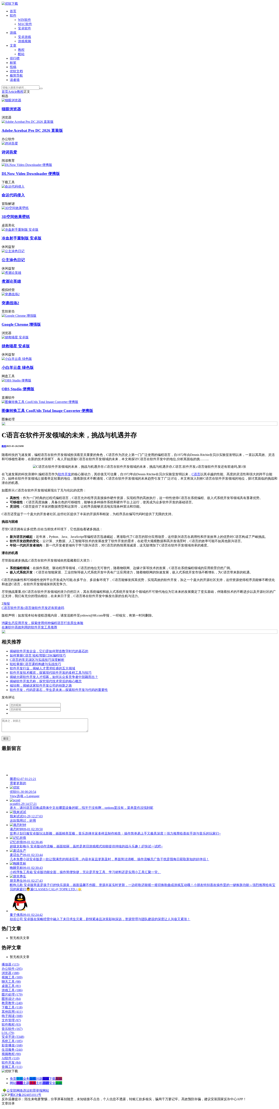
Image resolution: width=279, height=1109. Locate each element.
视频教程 (11, 1054)
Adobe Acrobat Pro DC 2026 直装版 (32, 130)
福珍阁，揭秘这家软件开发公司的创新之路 (41, 685)
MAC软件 (25, 24)
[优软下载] (10, 3)
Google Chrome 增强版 (21, 324)
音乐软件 (12, 1029)
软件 (13, 15)
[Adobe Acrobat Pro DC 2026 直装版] (28, 121)
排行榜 (15, 58)
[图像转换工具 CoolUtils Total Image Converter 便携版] (40, 402)
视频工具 (12, 977)
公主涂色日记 (13, 260)
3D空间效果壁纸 (16, 217)
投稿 (13, 67)
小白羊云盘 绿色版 (18, 367)
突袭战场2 (10, 303)
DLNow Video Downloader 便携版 (31, 173)
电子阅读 (12, 1016)
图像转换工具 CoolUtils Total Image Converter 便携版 (47, 410)
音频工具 (12, 1067)
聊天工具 (11, 981)
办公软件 (12, 968)
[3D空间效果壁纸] (15, 208)
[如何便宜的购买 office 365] (139, 424)
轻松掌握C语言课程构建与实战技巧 (35, 664)
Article (12, 91)
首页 (13, 11)
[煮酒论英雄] (11, 272)
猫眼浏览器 (11, 109)
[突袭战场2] (11, 294)
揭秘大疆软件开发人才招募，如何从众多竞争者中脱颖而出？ (54, 677)
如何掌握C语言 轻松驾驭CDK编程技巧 (38, 655)
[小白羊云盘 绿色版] (17, 358)
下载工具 (12, 1007)
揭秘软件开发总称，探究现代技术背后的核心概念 (46, 681)
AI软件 (10, 1058)
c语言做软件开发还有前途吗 (43, 608)
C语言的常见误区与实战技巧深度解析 (37, 659)
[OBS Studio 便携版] (16, 380)
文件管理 (11, 1020)
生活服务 (12, 1049)
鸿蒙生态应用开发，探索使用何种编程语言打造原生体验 (42, 623)
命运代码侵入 (13, 195)
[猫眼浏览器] (11, 100)
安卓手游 (13, 1036)
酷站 (21, 54)
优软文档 (16, 71)
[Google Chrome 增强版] (19, 315)
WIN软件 (24, 19)
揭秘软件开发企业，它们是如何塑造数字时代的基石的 (49, 651)
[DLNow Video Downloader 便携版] (27, 165)
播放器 (10, 964)
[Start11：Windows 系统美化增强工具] (139, 632)
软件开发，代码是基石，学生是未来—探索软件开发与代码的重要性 (59, 690)
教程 (21, 49)
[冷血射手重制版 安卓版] (20, 229)
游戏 (13, 32)
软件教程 (11, 1024)
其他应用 (12, 1011)
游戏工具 (12, 990)
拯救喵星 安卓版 (16, 346)
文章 (13, 45)
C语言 (196, 474)
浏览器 (10, 973)
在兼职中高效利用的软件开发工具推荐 (29, 627)
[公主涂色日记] (13, 251)
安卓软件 (24, 28)
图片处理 (12, 994)
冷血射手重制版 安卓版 (21, 238)
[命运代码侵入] (13, 186)
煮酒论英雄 (11, 281)
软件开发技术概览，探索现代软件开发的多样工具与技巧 (51, 672)
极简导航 (16, 75)
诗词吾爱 (9, 152)
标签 (13, 62)
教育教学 (12, 1003)
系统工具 (12, 1041)
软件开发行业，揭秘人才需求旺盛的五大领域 (42, 668)
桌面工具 (11, 986)
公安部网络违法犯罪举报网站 (28, 1090)
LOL (8, 1033)
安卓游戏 (24, 37)
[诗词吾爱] (10, 143)
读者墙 (15, 80)
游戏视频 (24, 41)
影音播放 (12, 1045)
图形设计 (11, 998)
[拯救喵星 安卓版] (15, 337)
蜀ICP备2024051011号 (25, 1095)
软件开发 (64, 474)
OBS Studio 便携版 (18, 389)
